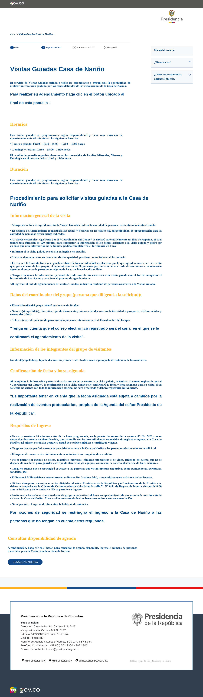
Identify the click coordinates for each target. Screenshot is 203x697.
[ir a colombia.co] (13, 690)
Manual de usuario (164, 50)
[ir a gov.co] (17, 2)
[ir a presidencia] (172, 16)
